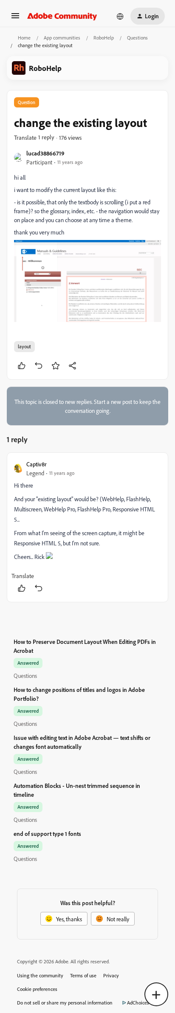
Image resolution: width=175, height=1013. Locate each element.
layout (24, 346)
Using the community (40, 975)
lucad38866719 (45, 153)
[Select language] (120, 16)
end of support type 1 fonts (47, 833)
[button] (15, 18)
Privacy (111, 975)
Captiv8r (36, 464)
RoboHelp (103, 37)
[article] (87, 527)
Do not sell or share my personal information (65, 1002)
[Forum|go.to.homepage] (62, 16)
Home (24, 37)
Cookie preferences (37, 989)
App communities (62, 37)
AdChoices (138, 1002)
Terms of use (83, 975)
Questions (137, 37)
